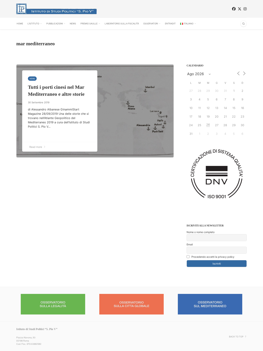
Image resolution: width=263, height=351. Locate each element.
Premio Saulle (89, 23)
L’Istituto (33, 23)
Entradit (170, 23)
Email (190, 244)
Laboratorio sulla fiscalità (122, 23)
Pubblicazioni (54, 23)
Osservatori (150, 23)
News (73, 23)
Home (20, 23)
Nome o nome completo (201, 232)
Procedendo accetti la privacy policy (212, 256)
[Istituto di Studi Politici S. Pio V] (56, 9)
